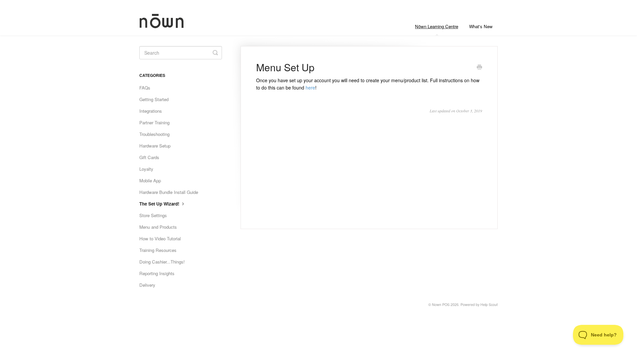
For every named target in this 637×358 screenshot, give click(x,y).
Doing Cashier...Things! (162, 262)
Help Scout (489, 304)
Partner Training (154, 122)
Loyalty (146, 169)
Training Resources (158, 250)
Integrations (150, 111)
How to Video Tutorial (160, 238)
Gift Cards (149, 157)
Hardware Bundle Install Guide (168, 192)
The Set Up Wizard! (159, 204)
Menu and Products (158, 227)
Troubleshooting (154, 134)
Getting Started (154, 99)
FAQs (144, 88)
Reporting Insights (157, 273)
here (310, 87)
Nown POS (441, 304)
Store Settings (153, 215)
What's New (481, 26)
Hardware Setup (155, 146)
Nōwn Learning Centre (436, 26)
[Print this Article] (479, 67)
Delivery (147, 285)
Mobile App (150, 180)
